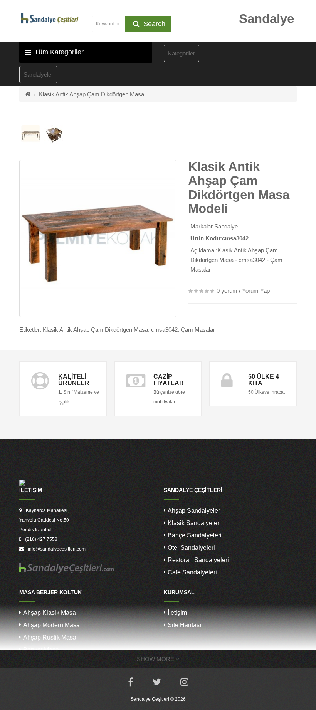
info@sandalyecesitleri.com (57, 549)
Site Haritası (184, 625)
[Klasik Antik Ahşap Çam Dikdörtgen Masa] (97, 238)
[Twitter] (157, 683)
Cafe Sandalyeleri (192, 572)
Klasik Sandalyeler (193, 523)
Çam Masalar (198, 329)
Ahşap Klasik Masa (49, 612)
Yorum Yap (256, 290)
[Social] (184, 683)
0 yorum (227, 290)
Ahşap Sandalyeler (194, 510)
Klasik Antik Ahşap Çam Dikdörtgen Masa (91, 94)
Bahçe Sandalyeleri (195, 535)
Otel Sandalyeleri (191, 547)
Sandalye (226, 226)
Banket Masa (41, 649)
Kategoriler (181, 53)
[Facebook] (130, 683)
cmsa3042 (164, 329)
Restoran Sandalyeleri (198, 560)
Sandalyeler (38, 74)
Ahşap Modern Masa (51, 625)
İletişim (177, 612)
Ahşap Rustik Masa (49, 637)
